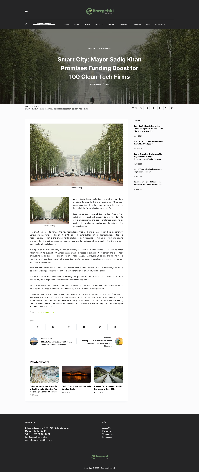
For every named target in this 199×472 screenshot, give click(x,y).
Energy (98, 24)
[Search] (26, 24)
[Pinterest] (69, 327)
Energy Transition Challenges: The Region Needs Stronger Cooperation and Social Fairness (148, 156)
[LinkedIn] (153, 108)
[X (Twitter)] (147, 108)
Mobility (137, 24)
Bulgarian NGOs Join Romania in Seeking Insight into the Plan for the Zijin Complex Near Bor (43, 389)
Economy (123, 24)
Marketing (106, 431)
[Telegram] (165, 108)
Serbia (66, 24)
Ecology (111, 24)
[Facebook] (141, 108)
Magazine (159, 24)
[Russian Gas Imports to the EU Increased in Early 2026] (108, 374)
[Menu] (26, 11)
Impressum (107, 437)
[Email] (115, 327)
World (87, 24)
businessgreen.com (45, 312)
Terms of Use (108, 434)
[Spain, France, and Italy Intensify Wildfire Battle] (76, 374)
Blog (148, 24)
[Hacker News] (159, 108)
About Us (106, 428)
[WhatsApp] (172, 108)
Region (76, 24)
